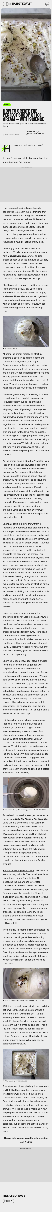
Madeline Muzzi (13, 135)
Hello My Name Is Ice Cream (30, 819)
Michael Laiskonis (16, 256)
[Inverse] (22, 4)
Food (7, 1201)
